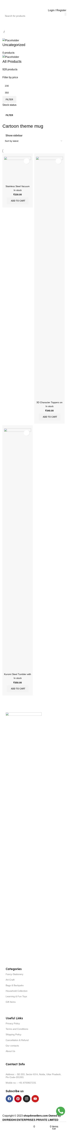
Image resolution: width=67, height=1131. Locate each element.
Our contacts (12, 1045)
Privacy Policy (13, 1023)
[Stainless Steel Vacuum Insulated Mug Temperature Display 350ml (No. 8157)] (17, 170)
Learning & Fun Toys (16, 996)
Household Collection (16, 991)
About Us (10, 1051)
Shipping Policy (13, 1034)
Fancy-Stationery (14, 974)
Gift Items (11, 1002)
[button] (17, 200)
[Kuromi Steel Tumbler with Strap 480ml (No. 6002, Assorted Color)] (17, 549)
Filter (9, 99)
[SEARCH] (66, 14)
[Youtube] (35, 1098)
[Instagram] (26, 1098)
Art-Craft (10, 979)
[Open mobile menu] (2, 10)
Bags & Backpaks (15, 985)
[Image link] (24, 833)
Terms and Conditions (17, 1029)
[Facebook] (9, 1098)
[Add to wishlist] (26, 161)
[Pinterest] (18, 1098)
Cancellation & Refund (17, 1040)
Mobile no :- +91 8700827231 (21, 1082)
